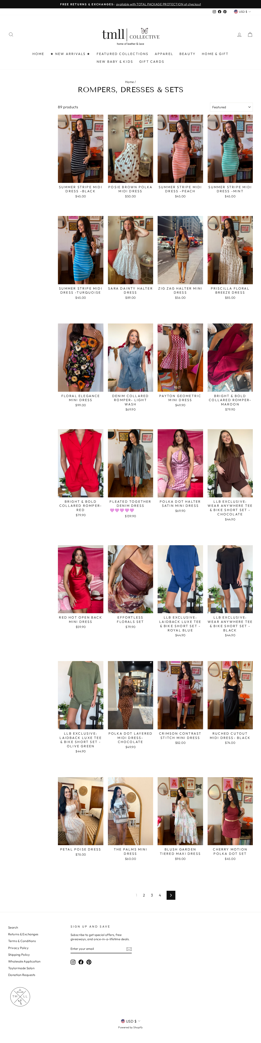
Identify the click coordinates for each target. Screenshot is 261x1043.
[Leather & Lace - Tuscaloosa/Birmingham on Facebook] (81, 961)
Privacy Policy (18, 948)
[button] (122, 510)
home (38, 54)
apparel (164, 54)
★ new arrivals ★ (70, 54)
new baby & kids (115, 61)
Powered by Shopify (130, 1027)
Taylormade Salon (21, 968)
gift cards (151, 61)
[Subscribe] (129, 949)
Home (129, 82)
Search (13, 927)
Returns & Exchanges (23, 934)
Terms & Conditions (22, 941)
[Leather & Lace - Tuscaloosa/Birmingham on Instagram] (73, 961)
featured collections (123, 54)
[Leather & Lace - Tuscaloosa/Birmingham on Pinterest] (88, 961)
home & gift (215, 54)
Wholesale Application (24, 961)
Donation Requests (21, 975)
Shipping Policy (19, 955)
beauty (187, 54)
